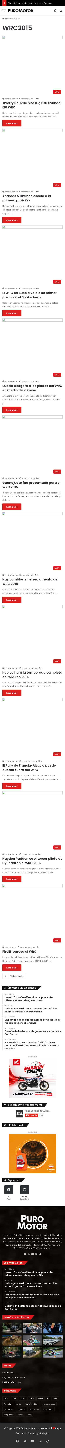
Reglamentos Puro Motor (13, 1377)
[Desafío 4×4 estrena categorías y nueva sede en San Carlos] (12, 1340)
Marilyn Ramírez (11, 99)
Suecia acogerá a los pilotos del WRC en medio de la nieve (32, 388)
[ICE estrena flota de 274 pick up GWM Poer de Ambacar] (53, 1340)
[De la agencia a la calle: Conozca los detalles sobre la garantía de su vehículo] (32, 1328)
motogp (21, 1409)
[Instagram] (36, 1254)
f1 (48, 1398)
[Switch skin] (55, 11)
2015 (6, 1398)
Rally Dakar (8, 1414)
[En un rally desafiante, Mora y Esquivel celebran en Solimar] (12, 1352)
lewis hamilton (32, 1404)
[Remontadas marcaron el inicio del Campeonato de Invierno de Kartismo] (53, 1352)
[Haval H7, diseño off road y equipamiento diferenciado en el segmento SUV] (12, 1328)
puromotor (48, 1409)
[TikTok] (40, 1254)
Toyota (21, 1414)
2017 (23, 1398)
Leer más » (12, 123)
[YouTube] (32, 1254)
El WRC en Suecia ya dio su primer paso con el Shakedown (29, 295)
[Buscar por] (61, 11)
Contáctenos (8, 1372)
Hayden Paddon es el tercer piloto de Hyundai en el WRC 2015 (32, 860)
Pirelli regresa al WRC (19, 951)
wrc (29, 1414)
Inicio (7, 18)
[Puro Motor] (20, 11)
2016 (14, 1398)
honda (18, 1404)
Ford (55, 1398)
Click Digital (43, 1433)
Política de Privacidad (11, 1382)
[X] (29, 1254)
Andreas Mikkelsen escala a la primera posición (26, 198)
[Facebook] (25, 1254)
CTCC (31, 1398)
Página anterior (17, 976)
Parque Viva (34, 1409)
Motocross (8, 1409)
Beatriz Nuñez (10, 947)
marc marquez (48, 1404)
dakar (40, 1398)
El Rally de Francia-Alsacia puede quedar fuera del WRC (29, 767)
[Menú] (4, 11)
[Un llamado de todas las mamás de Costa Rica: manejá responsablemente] (53, 1328)
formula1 (7, 1404)
